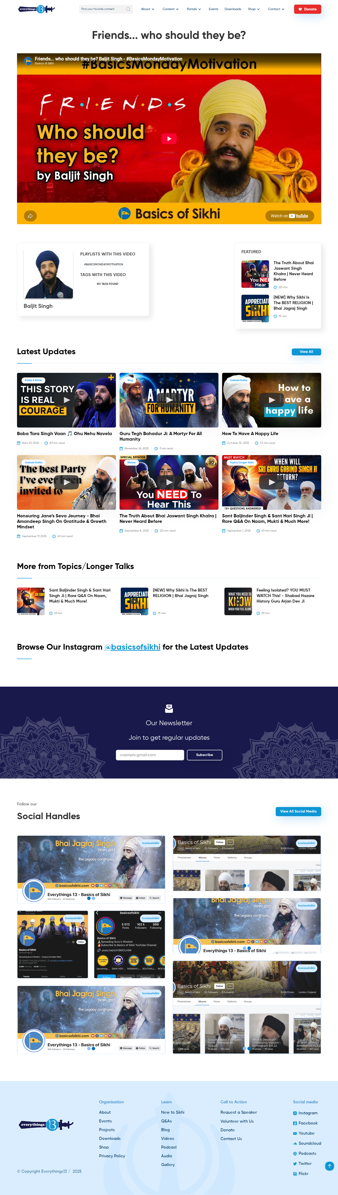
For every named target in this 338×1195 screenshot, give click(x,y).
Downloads (233, 9)
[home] (36, 9)
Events (213, 9)
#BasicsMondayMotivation (103, 264)
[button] (146, 9)
